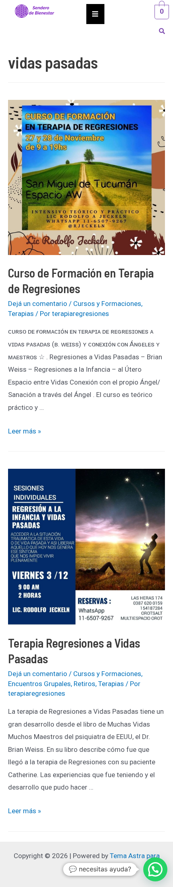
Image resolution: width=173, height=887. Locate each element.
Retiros (84, 684)
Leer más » (24, 431)
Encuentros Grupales (39, 684)
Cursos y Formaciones (107, 304)
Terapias (21, 314)
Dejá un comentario (37, 304)
